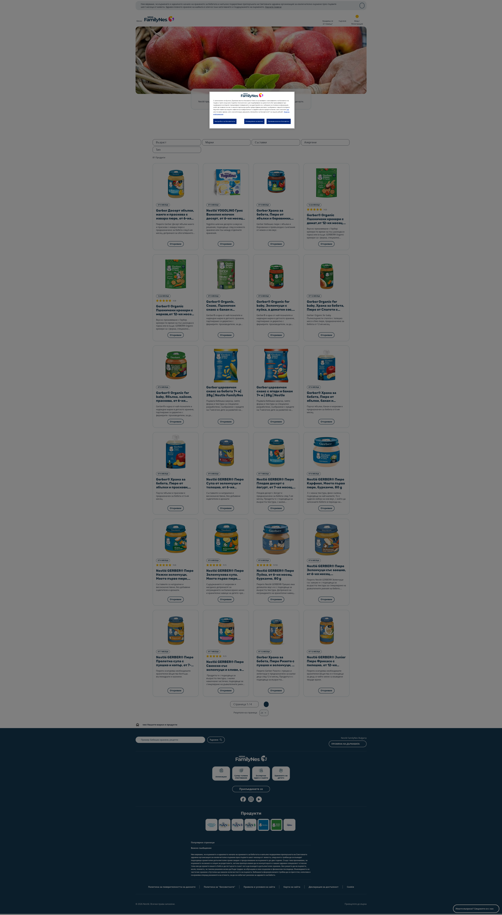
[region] (252, 110)
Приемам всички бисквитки (278, 121)
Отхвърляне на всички (254, 121)
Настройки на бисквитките (225, 121)
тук (288, 109)
